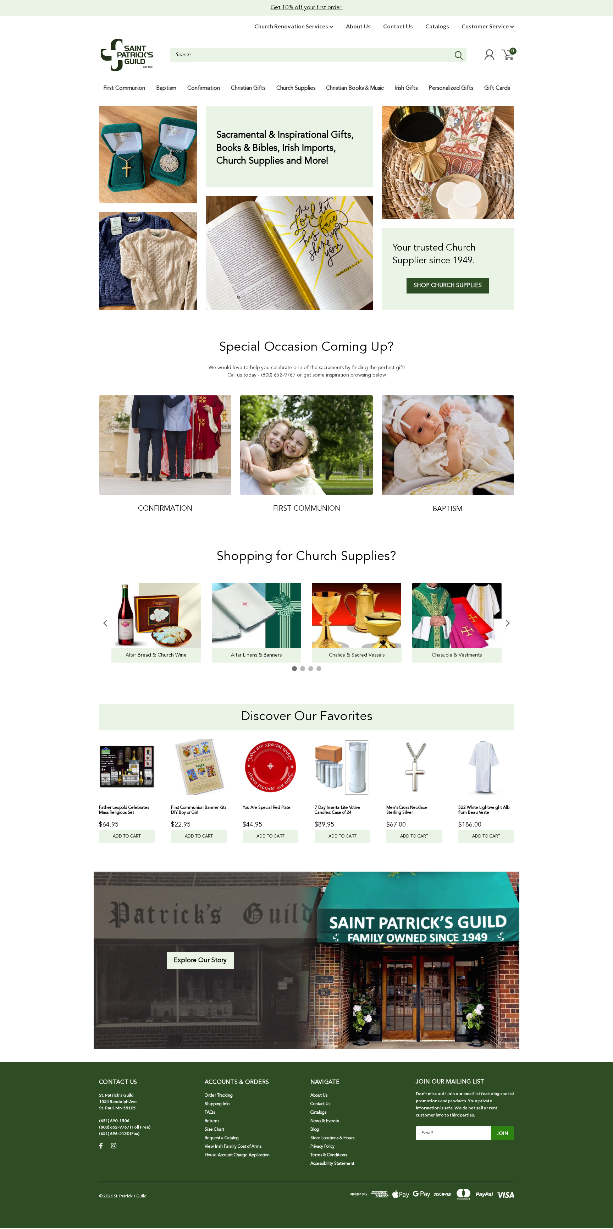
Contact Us (398, 26)
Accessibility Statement (332, 1164)
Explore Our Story (200, 960)
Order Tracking (219, 1095)
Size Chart (214, 1130)
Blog (314, 1130)
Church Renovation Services (291, 26)
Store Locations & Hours (332, 1138)
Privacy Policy (322, 1147)
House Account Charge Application (237, 1155)
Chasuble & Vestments (457, 655)
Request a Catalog (222, 1138)
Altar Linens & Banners (256, 655)
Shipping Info (217, 1104)
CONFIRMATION (165, 508)
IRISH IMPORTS (147, 261)
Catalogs (437, 26)
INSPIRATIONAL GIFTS (147, 154)
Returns (212, 1121)
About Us (358, 26)
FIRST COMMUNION (306, 508)
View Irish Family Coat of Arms (233, 1147)
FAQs (210, 1112)
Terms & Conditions (328, 1155)
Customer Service (486, 26)
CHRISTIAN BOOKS (289, 253)
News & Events (324, 1121)
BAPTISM (448, 509)
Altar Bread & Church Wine (156, 655)
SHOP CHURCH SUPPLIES (448, 286)
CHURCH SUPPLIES (448, 162)
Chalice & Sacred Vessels (357, 655)
